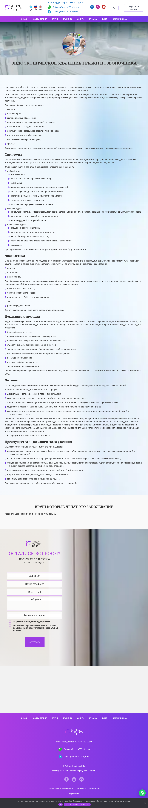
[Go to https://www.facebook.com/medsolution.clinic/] (92, 7)
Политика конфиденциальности (60, 788)
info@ (66, 766)
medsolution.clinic (77, 766)
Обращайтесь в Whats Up (65, 7)
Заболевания (40, 19)
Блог (104, 19)
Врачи (55, 19)
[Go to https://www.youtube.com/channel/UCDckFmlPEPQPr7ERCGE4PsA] (104, 7)
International (119, 19)
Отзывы (93, 19)
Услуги (80, 19)
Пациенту (67, 19)
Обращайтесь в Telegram (65, 11)
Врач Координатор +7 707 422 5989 (65, 2)
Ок (61, 804)
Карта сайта (74, 794)
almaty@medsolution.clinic (64, 771)
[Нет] (145, 803)
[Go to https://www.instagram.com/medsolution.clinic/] (98, 7)
